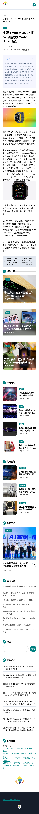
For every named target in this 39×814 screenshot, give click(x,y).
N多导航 (16, 765)
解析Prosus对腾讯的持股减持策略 (16, 629)
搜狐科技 (6, 753)
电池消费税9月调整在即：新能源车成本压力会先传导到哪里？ (20, 676)
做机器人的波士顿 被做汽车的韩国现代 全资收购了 (27, 509)
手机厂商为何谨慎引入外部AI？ (15, 618)
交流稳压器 (7, 765)
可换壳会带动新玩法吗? (12, 625)
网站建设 (6, 758)
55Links (6, 748)
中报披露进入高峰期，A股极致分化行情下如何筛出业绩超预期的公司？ (27, 396)
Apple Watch (9, 50)
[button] (34, 549)
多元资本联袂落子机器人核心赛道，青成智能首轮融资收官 (27, 474)
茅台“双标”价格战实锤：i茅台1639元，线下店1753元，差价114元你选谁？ (27, 449)
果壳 (31, 753)
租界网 (24, 765)
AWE (12, 748)
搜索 (9, 641)
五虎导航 (26, 758)
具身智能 (22, 468)
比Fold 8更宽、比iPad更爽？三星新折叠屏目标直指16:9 (19, 327)
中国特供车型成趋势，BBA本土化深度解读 (19, 611)
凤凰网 (24, 753)
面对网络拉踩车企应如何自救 (14, 600)
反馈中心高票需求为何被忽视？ (15, 586)
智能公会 (19, 748)
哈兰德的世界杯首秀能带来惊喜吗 (16, 604)
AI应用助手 (7, 763)
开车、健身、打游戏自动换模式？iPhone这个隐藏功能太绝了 (19, 362)
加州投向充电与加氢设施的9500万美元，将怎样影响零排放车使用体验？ (19, 729)
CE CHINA (29, 748)
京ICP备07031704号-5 (11, 800)
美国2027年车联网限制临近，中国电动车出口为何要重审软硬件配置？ (20, 694)
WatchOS (18, 50)
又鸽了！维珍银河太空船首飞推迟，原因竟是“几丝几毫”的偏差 (27, 432)
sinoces (5, 751)
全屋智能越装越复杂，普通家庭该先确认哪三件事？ (20, 711)
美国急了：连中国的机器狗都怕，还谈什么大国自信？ (27, 492)
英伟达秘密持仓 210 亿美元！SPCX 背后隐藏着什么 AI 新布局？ (27, 414)
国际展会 (17, 763)
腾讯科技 (15, 753)
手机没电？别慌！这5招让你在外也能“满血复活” (18, 294)
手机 (5, 28)
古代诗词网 (16, 758)
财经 (21, 389)
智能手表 (26, 50)
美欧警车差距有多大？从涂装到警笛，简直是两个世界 (20, 667)
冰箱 (23, 530)
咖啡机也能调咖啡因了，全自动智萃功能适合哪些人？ (20, 685)
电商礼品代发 (28, 763)
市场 (21, 424)
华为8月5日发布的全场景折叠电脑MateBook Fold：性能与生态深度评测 (20, 702)
